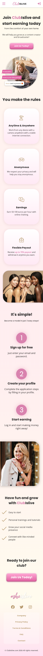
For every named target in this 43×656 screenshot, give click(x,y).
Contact (21, 640)
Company (21, 615)
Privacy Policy (21, 622)
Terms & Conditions (21, 628)
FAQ (21, 634)
